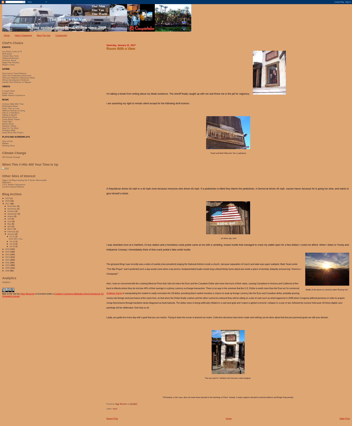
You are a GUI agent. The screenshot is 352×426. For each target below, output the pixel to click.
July (9, 219)
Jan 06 (12, 244)
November (12, 209)
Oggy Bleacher (27, 294)
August (10, 216)
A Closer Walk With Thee (13, 104)
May (9, 224)
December (12, 206)
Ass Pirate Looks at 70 (12, 51)
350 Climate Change (11, 157)
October (11, 211)
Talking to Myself (9, 115)
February (11, 232)
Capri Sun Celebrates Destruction (16, 75)
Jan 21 (12, 237)
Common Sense (9, 60)
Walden (5, 143)
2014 (7, 254)
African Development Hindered (15, 80)
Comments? (61, 35)
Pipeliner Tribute (9, 126)
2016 (7, 249)
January (11, 234)
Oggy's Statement (23, 35)
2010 (7, 265)
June (9, 221)
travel (115, 409)
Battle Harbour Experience (13, 95)
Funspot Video (8, 91)
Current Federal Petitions (13, 187)
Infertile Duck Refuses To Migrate (16, 82)
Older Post (344, 418)
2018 (7, 201)
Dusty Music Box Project (12, 132)
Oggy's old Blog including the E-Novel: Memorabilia (24, 180)
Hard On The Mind (10, 128)
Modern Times (8, 65)
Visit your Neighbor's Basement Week (18, 78)
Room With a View (16, 239)
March (10, 229)
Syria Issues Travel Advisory (14, 73)
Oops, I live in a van (10, 108)
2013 (7, 257)
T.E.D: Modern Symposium (13, 184)
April (9, 226)
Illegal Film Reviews (10, 62)
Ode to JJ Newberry (11, 113)
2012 (7, 260)
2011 (7, 262)
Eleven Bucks (8, 124)
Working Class (8, 145)
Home (7, 35)
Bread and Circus (9, 117)
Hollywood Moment (10, 58)
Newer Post (112, 418)
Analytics (6, 282)
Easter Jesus (7, 93)
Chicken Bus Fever (10, 56)
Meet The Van (43, 35)
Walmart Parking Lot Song (13, 110)
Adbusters (6, 182)
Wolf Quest (7, 54)
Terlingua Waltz (8, 130)
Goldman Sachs (114, 293)
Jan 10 (12, 241)
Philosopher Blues (10, 106)
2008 (7, 271)
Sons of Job (7, 141)
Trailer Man (7, 121)
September (12, 214)
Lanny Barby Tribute (11, 119)
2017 (7, 204)
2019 (7, 198)
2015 (7, 252)
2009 (7, 268)
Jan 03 (12, 246)
